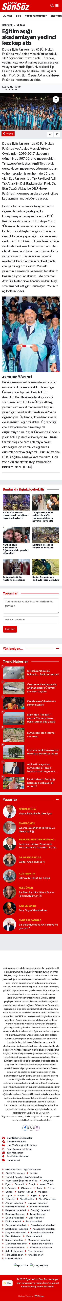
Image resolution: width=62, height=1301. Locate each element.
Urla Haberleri (35, 1255)
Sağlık (34, 1195)
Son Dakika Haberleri (18, 1156)
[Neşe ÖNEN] (9, 892)
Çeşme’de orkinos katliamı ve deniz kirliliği (37, 830)
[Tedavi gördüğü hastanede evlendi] (16, 567)
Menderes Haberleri (39, 1240)
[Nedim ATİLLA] (9, 811)
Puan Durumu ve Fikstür (19, 1149)
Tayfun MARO (27, 906)
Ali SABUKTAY (27, 873)
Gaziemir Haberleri (15, 1225)
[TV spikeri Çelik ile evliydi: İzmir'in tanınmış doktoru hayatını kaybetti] (45, 502)
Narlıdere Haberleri (42, 1243)
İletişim (34, 1173)
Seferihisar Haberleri (41, 1247)
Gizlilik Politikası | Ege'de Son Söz (23, 1169)
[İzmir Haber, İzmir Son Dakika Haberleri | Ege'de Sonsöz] (16, 6)
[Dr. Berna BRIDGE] (9, 859)
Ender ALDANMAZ (30, 920)
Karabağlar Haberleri (16, 1229)
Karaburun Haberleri (44, 1229)
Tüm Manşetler (15, 1153)
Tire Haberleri (35, 1251)
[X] (31, 1128)
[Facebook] (25, 1128)
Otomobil (26, 1188)
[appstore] (21, 1266)
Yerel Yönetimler (36, 15)
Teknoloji (10, 1199)
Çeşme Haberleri (14, 1218)
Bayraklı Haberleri (39, 1206)
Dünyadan (48, 1180)
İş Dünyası (10, 1188)
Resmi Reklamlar (13, 1258)
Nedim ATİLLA (27, 809)
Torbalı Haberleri (14, 1255)
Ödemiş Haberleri (14, 1247)
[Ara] (52, 5)
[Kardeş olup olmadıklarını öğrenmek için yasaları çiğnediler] (16, 534)
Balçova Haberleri (37, 1203)
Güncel (7, 15)
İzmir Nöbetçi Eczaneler (19, 1138)
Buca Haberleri (38, 1214)
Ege (18, 15)
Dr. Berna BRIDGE (30, 857)
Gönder (10, 629)
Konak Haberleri (14, 1240)
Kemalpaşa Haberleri (42, 1232)
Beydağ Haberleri (40, 1210)
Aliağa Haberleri (14, 1203)
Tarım (39, 1188)
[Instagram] (37, 1128)
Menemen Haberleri (16, 1243)
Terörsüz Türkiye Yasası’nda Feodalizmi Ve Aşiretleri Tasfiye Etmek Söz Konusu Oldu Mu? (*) (38, 846)
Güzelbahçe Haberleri (43, 1225)
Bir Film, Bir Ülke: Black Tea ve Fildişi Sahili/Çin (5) (36, 894)
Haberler (7, 25)
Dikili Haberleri (13, 1221)
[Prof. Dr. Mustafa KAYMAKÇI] (9, 843)
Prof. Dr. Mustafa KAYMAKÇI (36, 839)
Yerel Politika (27, 1199)
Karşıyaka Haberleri (15, 1232)
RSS (9, 1283)
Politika (21, 1195)
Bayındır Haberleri (15, 1206)
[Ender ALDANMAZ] (9, 924)
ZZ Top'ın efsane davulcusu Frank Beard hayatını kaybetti (16, 515)
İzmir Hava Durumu (16, 1141)
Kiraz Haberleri (13, 1236)
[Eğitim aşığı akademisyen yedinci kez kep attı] (31, 111)
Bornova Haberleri (15, 1214)
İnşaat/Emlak (47, 1184)
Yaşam (21, 25)
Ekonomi (19, 1184)
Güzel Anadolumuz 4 (32, 862)
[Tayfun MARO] (9, 908)
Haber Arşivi (13, 1160)
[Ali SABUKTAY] (9, 875)
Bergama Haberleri (15, 1210)
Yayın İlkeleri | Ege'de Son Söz (21, 1180)
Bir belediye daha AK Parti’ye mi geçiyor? (38, 926)
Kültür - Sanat (25, 1192)
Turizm (51, 1188)
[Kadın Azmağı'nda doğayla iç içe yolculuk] (45, 567)
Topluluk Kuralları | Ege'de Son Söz (23, 1177)
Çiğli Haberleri (36, 1218)
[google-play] (39, 1266)
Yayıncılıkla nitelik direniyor (35, 813)
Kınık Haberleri (34, 1236)
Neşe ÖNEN (26, 888)
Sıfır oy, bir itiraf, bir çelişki (34, 878)
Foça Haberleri (34, 1221)
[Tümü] (57, 648)
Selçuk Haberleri (14, 1251)
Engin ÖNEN (27, 823)
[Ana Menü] (57, 5)
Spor (44, 1195)
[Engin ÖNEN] (9, 827)
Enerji (32, 1184)
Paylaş (9, 133)
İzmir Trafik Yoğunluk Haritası (22, 1145)
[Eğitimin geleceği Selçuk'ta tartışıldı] (45, 534)
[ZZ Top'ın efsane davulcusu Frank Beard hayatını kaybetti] (16, 502)
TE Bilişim (39, 1296)
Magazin (42, 1192)
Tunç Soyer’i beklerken (33, 910)
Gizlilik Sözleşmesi (15, 1173)
